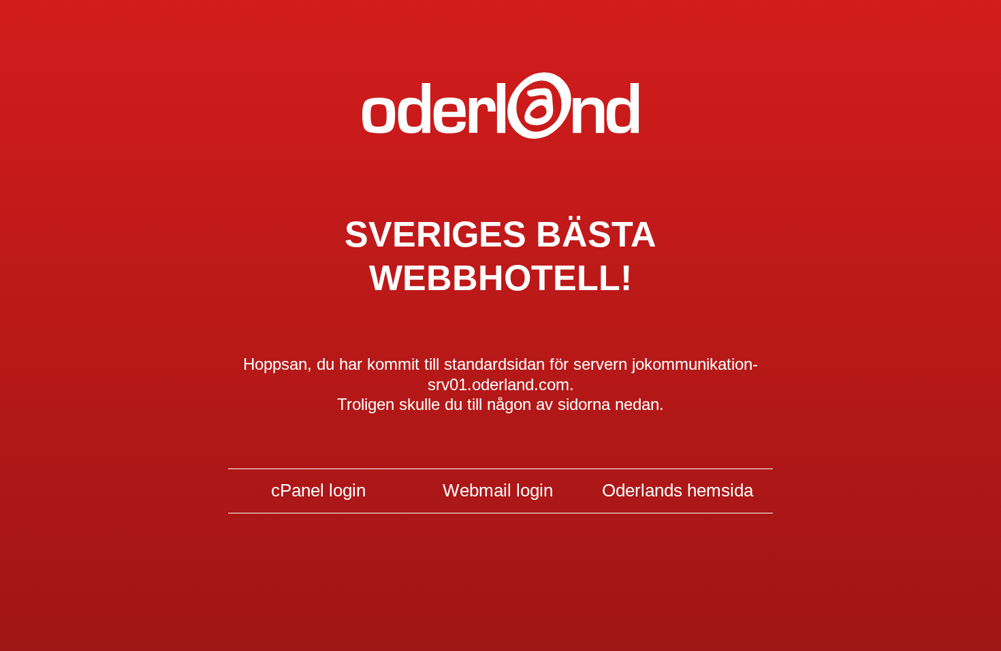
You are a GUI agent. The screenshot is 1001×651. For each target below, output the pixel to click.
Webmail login (498, 490)
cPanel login (318, 490)
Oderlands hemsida (677, 490)
